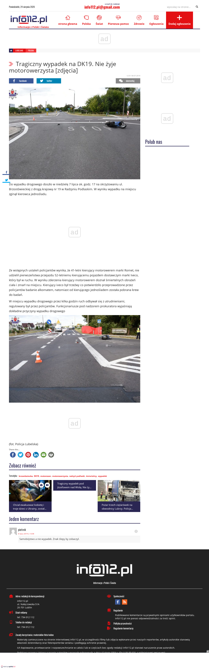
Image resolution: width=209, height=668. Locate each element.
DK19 (36, 476)
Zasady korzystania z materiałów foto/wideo (35, 635)
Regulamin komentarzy (123, 628)
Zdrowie (139, 24)
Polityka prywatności (122, 623)
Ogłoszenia (156, 24)
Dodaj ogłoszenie (180, 24)
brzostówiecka (26, 476)
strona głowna (67, 24)
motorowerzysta (60, 476)
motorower (45, 476)
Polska (86, 24)
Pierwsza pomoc (118, 24)
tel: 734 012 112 (25, 617)
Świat (99, 24)
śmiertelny (91, 476)
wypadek (102, 476)
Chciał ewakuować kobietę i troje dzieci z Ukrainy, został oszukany (28, 508)
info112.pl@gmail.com (102, 7)
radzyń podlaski (77, 476)
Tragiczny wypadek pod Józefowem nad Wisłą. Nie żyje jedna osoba (74, 487)
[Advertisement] (104, 660)
